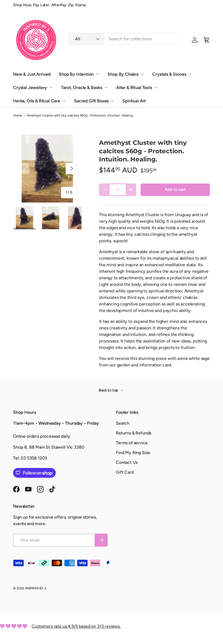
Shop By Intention (76, 74)
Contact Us (126, 462)
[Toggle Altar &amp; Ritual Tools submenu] (156, 87)
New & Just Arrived (32, 74)
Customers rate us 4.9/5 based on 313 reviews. (76, 626)
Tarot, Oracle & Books (81, 87)
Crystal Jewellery (30, 87)
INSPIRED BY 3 (35, 588)
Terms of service (131, 442)
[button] (207, 40)
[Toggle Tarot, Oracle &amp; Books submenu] (106, 87)
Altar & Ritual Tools (134, 87)
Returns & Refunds (133, 433)
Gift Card (125, 472)
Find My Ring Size (133, 452)
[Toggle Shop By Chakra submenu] (142, 74)
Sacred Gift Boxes (91, 100)
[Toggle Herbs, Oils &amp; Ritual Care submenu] (64, 101)
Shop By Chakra (122, 74)
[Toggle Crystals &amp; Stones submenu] (190, 74)
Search (122, 423)
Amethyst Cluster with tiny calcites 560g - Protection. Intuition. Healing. (80, 115)
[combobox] (124, 38)
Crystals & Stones (169, 74)
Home (17, 115)
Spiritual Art (134, 100)
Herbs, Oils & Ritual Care (36, 100)
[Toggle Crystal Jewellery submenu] (51, 87)
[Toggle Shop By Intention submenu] (97, 74)
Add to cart (175, 189)
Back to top (109, 390)
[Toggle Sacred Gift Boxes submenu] (112, 101)
